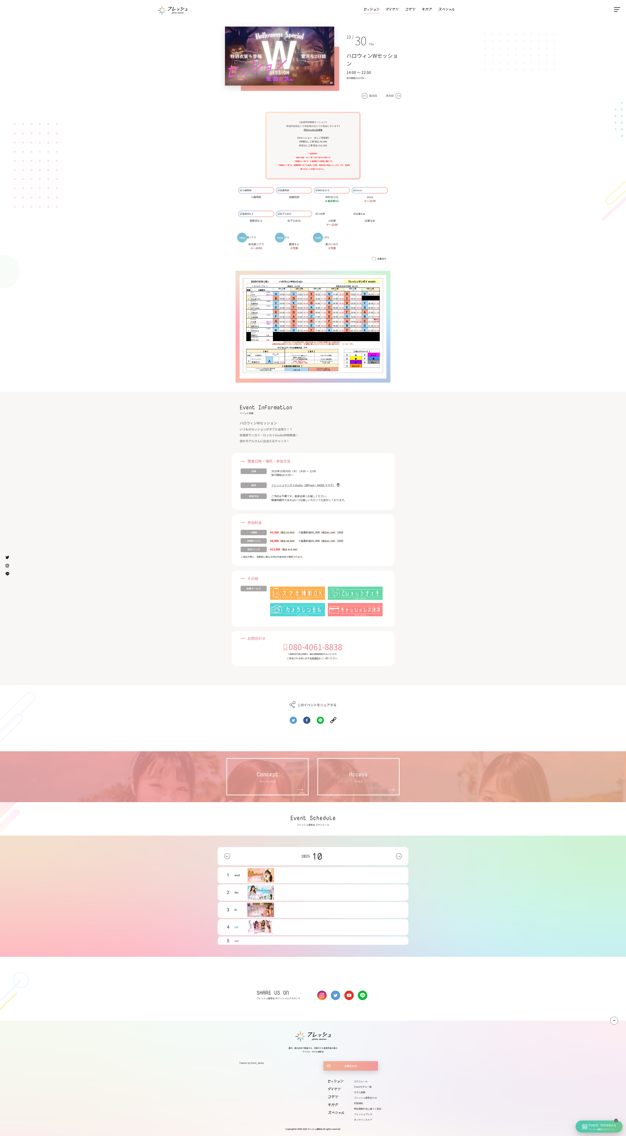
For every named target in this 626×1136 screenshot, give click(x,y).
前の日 (373, 96)
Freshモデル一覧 (363, 1086)
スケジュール (360, 1081)
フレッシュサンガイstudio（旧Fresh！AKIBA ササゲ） (303, 485)
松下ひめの (294, 221)
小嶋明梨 (256, 197)
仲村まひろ (331, 197)
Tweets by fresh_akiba (251, 1063)
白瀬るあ (370, 221)
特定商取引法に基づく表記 (367, 1108)
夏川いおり (331, 244)
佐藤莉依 (294, 197)
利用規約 (314, 658)
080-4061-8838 (315, 646)
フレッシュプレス (363, 1114)
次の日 (390, 96)
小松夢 (332, 221)
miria (370, 197)
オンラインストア (363, 1119)
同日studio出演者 (313, 130)
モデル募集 (359, 1092)
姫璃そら (294, 244)
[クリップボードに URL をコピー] (333, 718)
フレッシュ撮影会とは (365, 1097)
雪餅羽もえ (256, 221)
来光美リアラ (256, 244)
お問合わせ (350, 1066)
